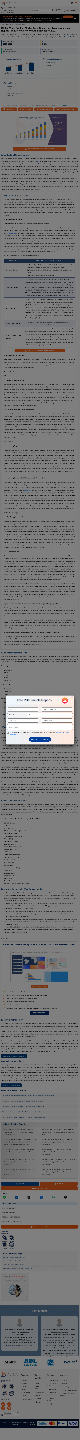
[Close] (72, 697)
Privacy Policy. (59, 732)
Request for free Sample (40, 739)
